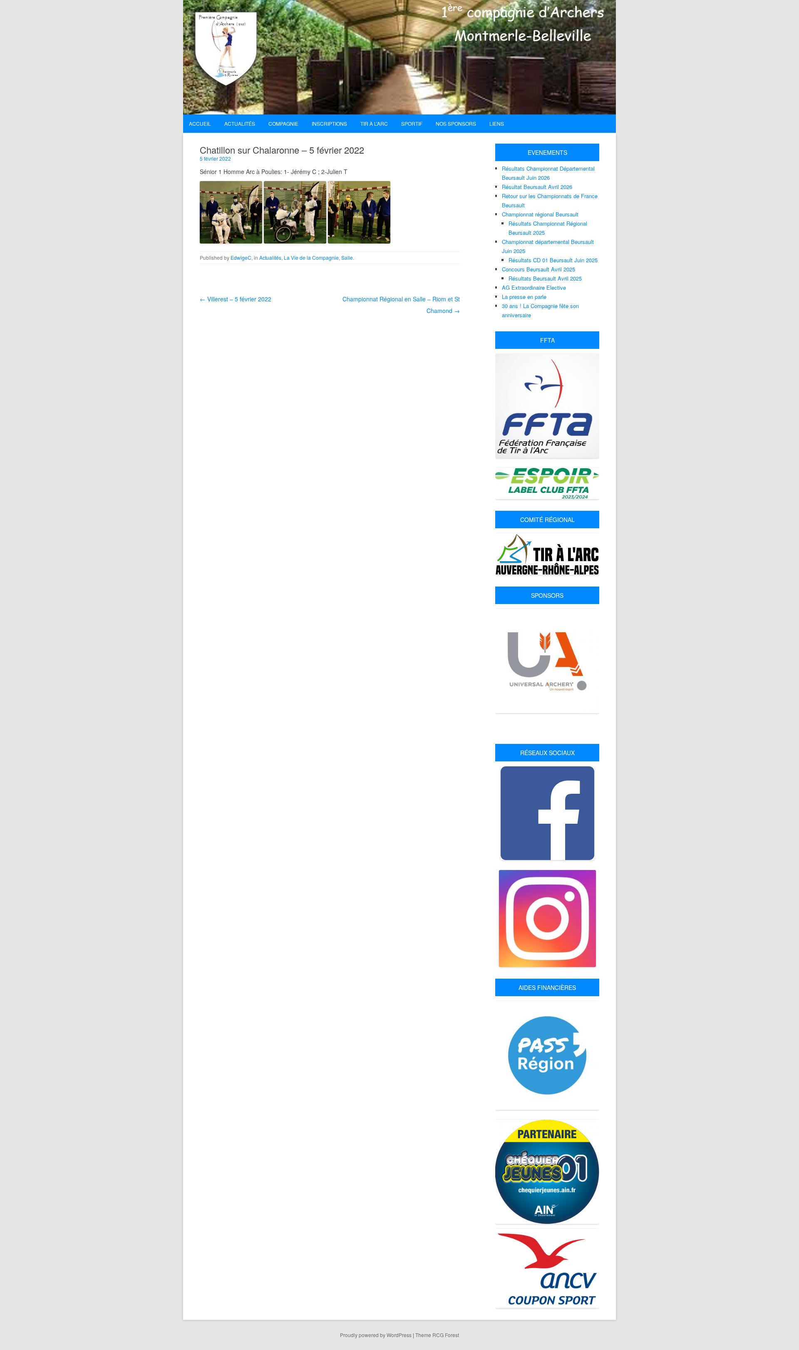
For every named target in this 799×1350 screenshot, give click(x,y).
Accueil (200, 123)
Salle (347, 257)
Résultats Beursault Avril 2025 (545, 278)
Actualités (270, 257)
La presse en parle (524, 297)
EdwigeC (241, 257)
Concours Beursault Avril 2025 (538, 269)
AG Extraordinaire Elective (534, 287)
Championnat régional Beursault (540, 214)
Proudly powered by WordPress (376, 1334)
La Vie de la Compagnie (311, 257)
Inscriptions (329, 123)
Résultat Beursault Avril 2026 (537, 187)
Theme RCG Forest (437, 1334)
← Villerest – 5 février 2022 (235, 299)
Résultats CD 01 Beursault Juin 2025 (553, 260)
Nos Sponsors (456, 123)
